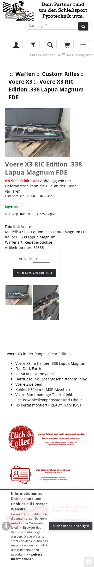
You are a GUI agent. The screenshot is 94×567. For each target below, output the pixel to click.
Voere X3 (20, 81)
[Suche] (83, 26)
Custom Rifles (60, 73)
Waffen (25, 73)
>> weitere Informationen (26, 556)
